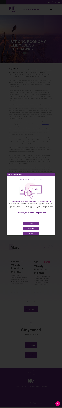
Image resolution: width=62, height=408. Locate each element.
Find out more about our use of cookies (31, 217)
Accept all (31, 223)
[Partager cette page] (57, 403)
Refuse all (31, 233)
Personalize (31, 228)
